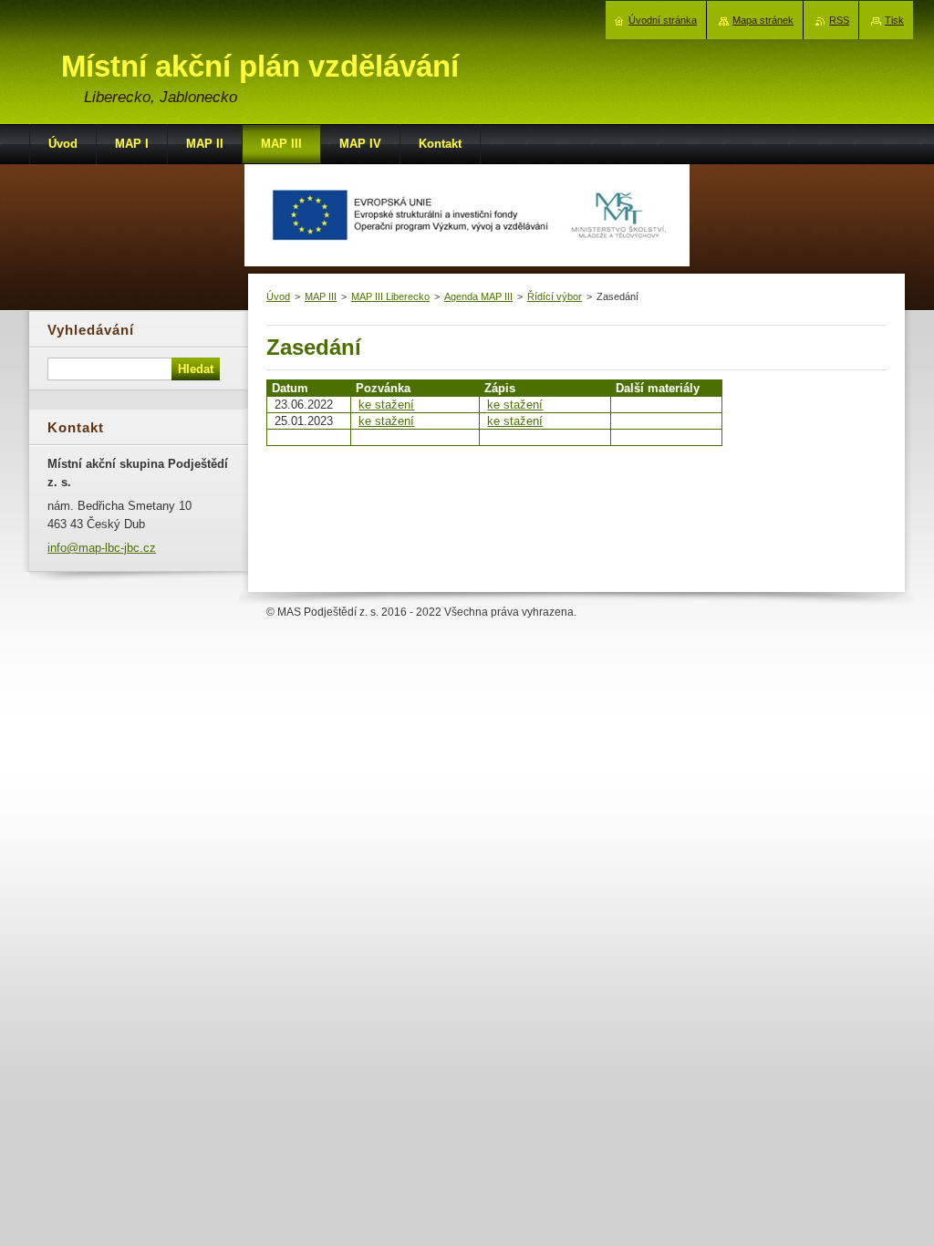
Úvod (278, 296)
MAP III (321, 296)
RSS (839, 20)
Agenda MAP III (478, 296)
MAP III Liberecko (390, 296)
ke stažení (386, 404)
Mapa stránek (763, 20)
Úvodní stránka (662, 20)
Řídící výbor (554, 296)
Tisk (894, 20)
